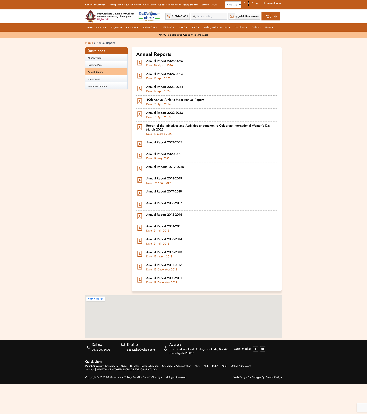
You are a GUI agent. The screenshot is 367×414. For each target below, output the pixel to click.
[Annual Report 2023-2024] (140, 88)
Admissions (130, 27)
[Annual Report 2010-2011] (140, 279)
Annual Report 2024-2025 (164, 74)
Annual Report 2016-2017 (164, 203)
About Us (99, 27)
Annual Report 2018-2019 (164, 178)
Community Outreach (95, 4)
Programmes (117, 27)
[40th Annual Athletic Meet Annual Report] (140, 101)
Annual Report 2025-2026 (164, 61)
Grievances (148, 4)
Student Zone (149, 27)
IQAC (194, 27)
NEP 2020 (167, 27)
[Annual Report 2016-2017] (140, 204)
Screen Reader (274, 3)
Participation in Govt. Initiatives (124, 4)
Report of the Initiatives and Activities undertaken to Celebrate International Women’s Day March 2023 (208, 127)
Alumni (203, 4)
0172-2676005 (180, 16)
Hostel (268, 27)
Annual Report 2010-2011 (164, 278)
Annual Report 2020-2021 (164, 154)
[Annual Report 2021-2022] (140, 144)
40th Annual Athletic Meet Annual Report (175, 99)
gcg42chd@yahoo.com (247, 16)
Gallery (255, 27)
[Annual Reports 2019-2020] (140, 168)
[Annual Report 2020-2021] (140, 155)
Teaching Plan (95, 65)
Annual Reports (95, 72)
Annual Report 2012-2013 (164, 252)
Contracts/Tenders (97, 86)
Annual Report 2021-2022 (164, 142)
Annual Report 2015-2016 (164, 214)
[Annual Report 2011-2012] (140, 266)
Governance (94, 79)
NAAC (182, 27)
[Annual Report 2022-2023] (140, 114)
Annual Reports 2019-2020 (165, 166)
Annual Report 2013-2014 (164, 239)
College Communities (168, 4)
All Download (94, 58)
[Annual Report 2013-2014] (140, 240)
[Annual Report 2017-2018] (140, 193)
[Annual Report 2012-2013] (140, 253)
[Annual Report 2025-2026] (140, 62)
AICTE (214, 4)
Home (89, 27)
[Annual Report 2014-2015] (140, 227)
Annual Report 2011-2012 (164, 265)
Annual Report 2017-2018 (164, 191)
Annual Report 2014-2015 (164, 226)
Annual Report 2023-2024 (164, 86)
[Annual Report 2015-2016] (140, 216)
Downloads (240, 27)
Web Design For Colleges (247, 377)
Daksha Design (274, 377)
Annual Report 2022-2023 (164, 112)
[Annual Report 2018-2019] (140, 180)
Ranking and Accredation (216, 27)
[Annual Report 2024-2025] (140, 75)
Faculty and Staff (190, 4)
